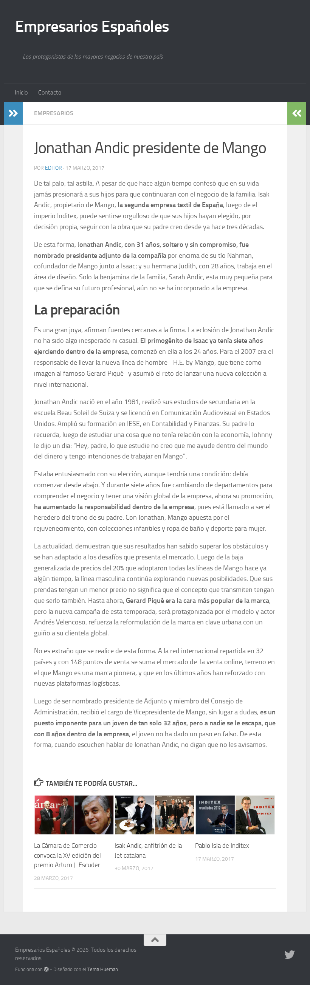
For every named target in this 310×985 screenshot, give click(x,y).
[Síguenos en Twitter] (289, 954)
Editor (53, 168)
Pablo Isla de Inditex (222, 845)
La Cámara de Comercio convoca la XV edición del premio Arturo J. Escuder (67, 855)
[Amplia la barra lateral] (13, 113)
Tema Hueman (102, 969)
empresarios (53, 113)
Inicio (21, 92)
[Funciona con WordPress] (46, 969)
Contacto (49, 92)
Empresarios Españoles (92, 26)
